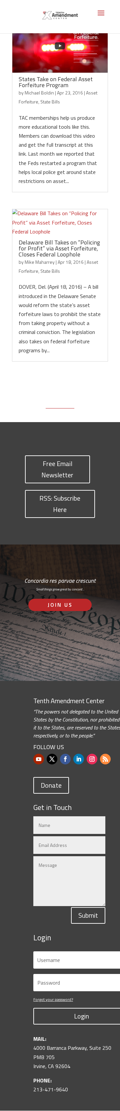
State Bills (50, 101)
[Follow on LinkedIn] (78, 759)
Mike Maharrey (40, 261)
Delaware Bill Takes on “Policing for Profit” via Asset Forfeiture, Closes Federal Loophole (59, 248)
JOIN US (60, 605)
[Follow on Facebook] (65, 759)
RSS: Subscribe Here (59, 504)
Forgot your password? (53, 999)
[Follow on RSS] (105, 759)
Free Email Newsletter (57, 469)
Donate (51, 785)
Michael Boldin (39, 92)
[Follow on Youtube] (38, 759)
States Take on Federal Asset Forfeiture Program (56, 82)
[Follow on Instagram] (92, 759)
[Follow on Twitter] (52, 759)
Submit (88, 915)
